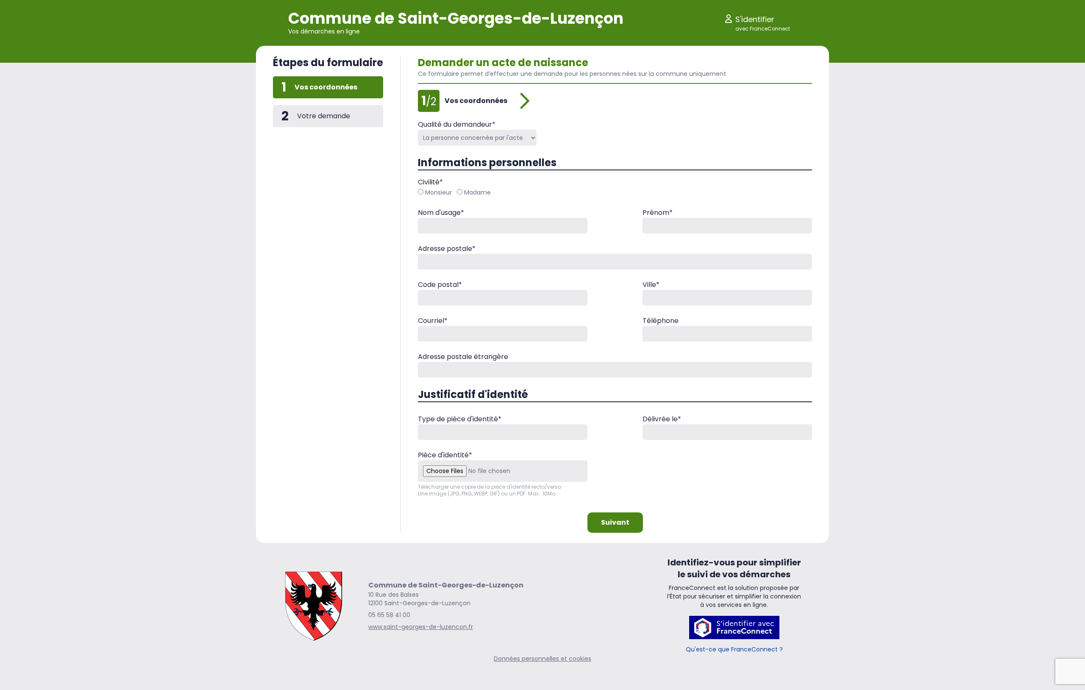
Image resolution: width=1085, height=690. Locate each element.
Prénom (658, 212)
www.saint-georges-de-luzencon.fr (420, 627)
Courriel (433, 321)
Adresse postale (447, 248)
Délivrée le (662, 419)
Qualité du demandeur (456, 124)
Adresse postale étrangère (463, 357)
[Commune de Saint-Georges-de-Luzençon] (314, 606)
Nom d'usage (441, 212)
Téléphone (661, 321)
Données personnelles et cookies (542, 658)
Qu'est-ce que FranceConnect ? (734, 649)
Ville (651, 284)
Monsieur (438, 192)
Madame (477, 192)
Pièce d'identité (445, 455)
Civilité (430, 182)
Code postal (440, 284)
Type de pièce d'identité (459, 419)
